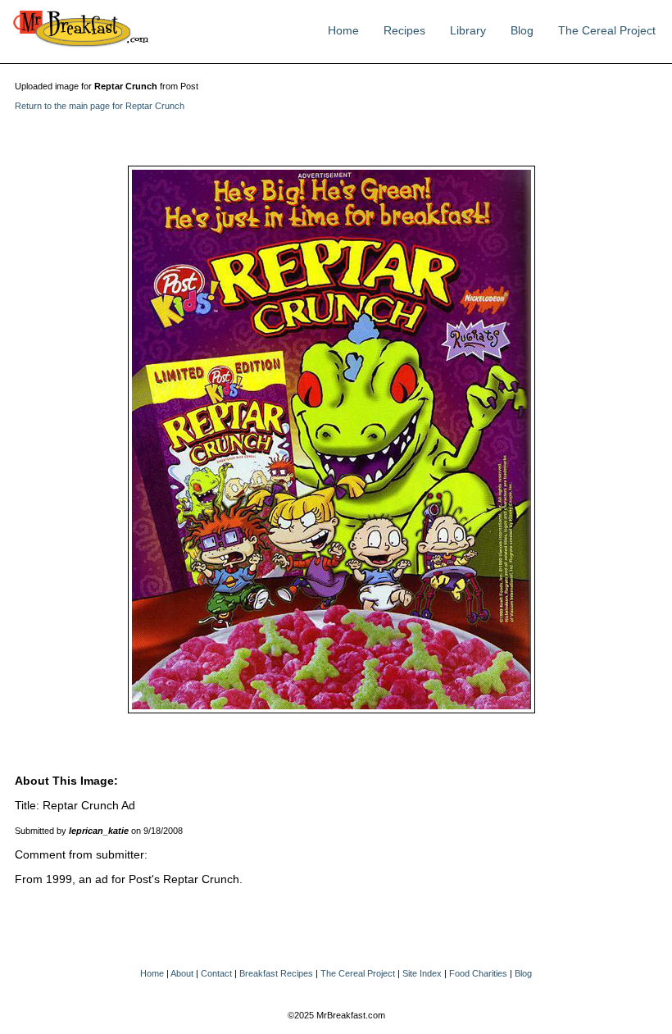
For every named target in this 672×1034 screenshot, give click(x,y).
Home (343, 31)
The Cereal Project (607, 31)
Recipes (404, 31)
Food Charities (478, 973)
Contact (216, 973)
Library (468, 31)
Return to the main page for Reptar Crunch (99, 106)
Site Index (422, 973)
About (181, 973)
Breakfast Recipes (276, 973)
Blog (522, 31)
